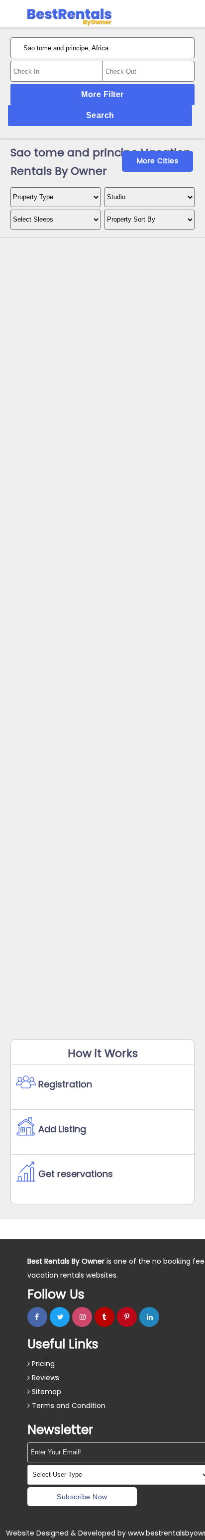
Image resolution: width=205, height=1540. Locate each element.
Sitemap (45, 1392)
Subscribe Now (82, 1497)
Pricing (42, 1364)
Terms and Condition (67, 1406)
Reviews (44, 1378)
